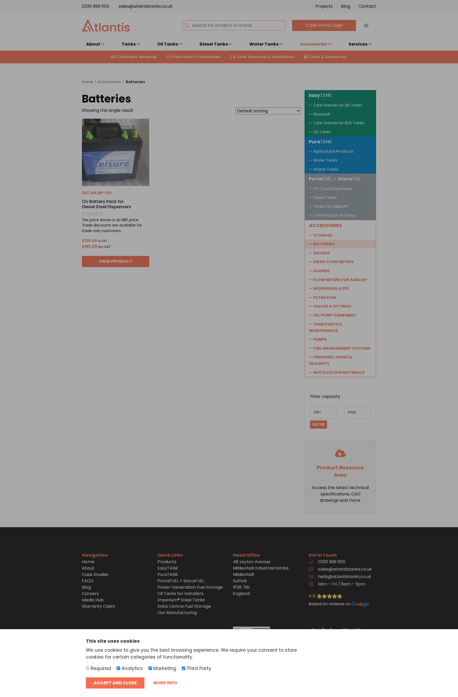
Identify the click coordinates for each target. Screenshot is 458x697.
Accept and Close (115, 683)
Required (100, 668)
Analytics (131, 668)
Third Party (198, 668)
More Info (165, 683)
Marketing (164, 668)
